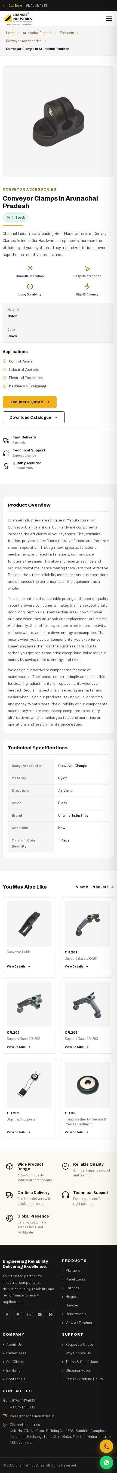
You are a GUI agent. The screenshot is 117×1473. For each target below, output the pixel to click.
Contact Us (15, 1378)
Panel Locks (76, 1279)
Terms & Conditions (82, 1361)
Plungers (73, 1270)
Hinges (71, 1296)
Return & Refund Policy (84, 1378)
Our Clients (15, 1361)
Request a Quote (26, 402)
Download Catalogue (30, 417)
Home (10, 33)
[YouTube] (40, 1314)
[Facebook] (7, 1314)
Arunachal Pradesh (37, 33)
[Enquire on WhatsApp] (106, 1462)
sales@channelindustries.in (32, 1416)
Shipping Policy (78, 1370)
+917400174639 (27, 5)
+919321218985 (22, 1407)
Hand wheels (76, 1313)
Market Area (16, 1353)
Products (67, 33)
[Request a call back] (106, 1446)
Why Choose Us (78, 1353)
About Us (14, 1344)
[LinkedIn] (29, 1314)
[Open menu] (109, 18)
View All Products (92, 887)
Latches (72, 1287)
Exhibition (14, 1370)
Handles (72, 1305)
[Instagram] (51, 1314)
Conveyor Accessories (24, 41)
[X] (18, 1314)
